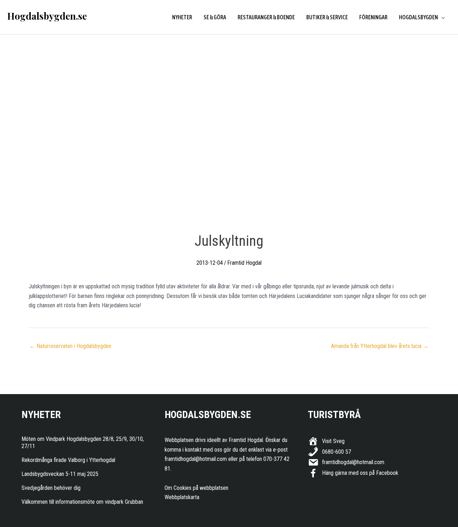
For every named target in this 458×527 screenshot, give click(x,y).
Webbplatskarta (182, 497)
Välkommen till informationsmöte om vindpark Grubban (82, 501)
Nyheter (182, 17)
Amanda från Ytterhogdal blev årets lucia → (380, 346)
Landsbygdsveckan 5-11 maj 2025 (59, 474)
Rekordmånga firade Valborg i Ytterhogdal (68, 460)
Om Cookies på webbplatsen (196, 487)
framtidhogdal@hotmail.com (196, 459)
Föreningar (373, 17)
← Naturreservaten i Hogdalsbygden (70, 346)
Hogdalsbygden (418, 17)
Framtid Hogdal (244, 262)
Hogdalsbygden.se (47, 16)
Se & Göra (215, 17)
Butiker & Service (327, 17)
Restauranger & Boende (266, 17)
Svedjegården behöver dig (51, 487)
